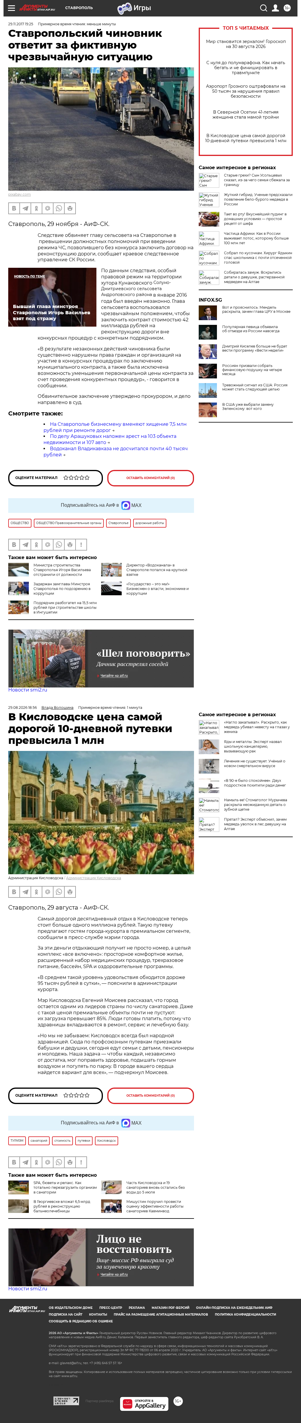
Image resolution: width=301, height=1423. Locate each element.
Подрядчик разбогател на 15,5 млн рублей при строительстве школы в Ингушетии (65, 607)
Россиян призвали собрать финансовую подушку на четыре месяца (252, 370)
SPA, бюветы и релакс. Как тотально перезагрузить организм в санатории (65, 1187)
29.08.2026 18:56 (22, 707)
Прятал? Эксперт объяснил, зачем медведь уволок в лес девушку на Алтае (255, 824)
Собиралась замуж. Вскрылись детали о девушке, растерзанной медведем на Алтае (254, 277)
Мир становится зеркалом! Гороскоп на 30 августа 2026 (246, 44)
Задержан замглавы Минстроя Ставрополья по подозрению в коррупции (62, 589)
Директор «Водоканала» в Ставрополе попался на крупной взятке (156, 570)
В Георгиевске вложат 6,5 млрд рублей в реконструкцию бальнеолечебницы (62, 1206)
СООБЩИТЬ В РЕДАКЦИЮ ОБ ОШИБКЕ (81, 1321)
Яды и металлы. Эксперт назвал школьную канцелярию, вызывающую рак (253, 746)
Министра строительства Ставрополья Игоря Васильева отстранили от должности (62, 570)
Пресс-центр (110, 1308)
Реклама (137, 1308)
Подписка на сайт (65, 1314)
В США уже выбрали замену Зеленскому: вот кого (248, 407)
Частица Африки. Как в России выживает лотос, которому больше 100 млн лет (256, 238)
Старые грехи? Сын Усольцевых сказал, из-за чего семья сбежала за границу (257, 180)
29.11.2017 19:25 (20, 24)
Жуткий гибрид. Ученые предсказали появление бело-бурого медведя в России (258, 199)
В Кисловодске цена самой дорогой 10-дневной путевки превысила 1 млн (245, 138)
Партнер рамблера (99, 1401)
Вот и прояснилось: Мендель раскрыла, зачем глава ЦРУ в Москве (256, 309)
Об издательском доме (71, 1308)
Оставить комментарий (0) (150, 478)
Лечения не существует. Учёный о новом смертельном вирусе (254, 763)
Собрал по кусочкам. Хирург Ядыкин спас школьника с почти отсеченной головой (258, 258)
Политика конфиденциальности (245, 1314)
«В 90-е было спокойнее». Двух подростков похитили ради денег (255, 782)
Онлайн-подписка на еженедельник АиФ (234, 1308)
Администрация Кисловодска (93, 878)
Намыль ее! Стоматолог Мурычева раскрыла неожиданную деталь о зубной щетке (255, 805)
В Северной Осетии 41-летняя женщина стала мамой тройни (246, 115)
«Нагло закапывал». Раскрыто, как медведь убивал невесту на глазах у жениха (257, 727)
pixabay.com (19, 194)
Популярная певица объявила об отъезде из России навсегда (251, 329)
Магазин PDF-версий (170, 1308)
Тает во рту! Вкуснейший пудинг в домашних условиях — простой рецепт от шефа (255, 219)
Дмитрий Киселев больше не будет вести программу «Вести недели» (254, 348)
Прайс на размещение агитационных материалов (161, 1314)
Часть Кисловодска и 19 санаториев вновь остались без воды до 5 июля (155, 1187)
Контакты (98, 1314)
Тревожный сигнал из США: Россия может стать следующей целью (254, 387)
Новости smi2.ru (27, 690)
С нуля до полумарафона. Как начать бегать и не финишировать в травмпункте (245, 67)
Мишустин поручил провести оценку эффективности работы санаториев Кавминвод (154, 1206)
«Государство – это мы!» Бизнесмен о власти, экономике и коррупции (157, 589)
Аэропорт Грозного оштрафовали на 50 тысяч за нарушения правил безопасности (245, 91)
